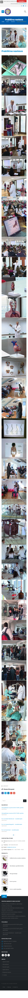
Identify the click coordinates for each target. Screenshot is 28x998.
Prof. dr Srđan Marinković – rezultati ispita (12, 819)
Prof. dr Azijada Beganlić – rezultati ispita (12, 824)
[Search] (24, 800)
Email (14, 793)
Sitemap (9, 987)
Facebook (3, 793)
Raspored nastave (7, 972)
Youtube (6, 955)
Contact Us (15, 987)
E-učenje (5, 975)
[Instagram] (25, 6)
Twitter (5, 793)
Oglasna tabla (6, 961)
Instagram (8, 955)
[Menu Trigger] (1, 2)
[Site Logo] (8, 11)
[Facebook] (21, 6)
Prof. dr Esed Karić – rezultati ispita (10, 830)
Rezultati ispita (6, 967)
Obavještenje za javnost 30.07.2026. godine (12, 807)
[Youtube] (23, 6)
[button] (3, 11)
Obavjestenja (6, 964)
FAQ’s (4, 987)
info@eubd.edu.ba (11, 847)
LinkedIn (8, 793)
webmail (24, 3)
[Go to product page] (5, 858)
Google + (11, 793)
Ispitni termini (6, 969)
